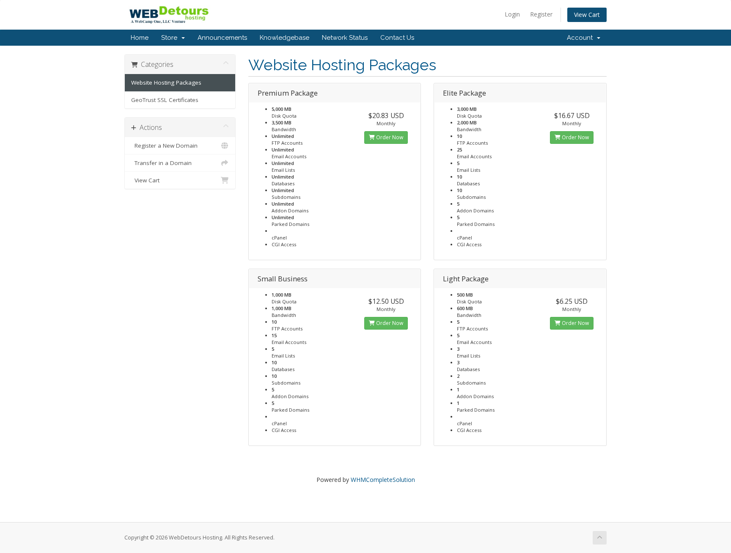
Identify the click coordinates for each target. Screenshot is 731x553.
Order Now (389, 137)
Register (541, 14)
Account (581, 37)
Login (512, 14)
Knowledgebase (284, 37)
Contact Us (397, 37)
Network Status (345, 37)
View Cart (587, 15)
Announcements (222, 37)
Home (139, 37)
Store (171, 37)
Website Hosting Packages (166, 82)
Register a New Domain (164, 145)
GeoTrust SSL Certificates (164, 100)
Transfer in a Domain (161, 163)
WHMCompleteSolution (383, 480)
